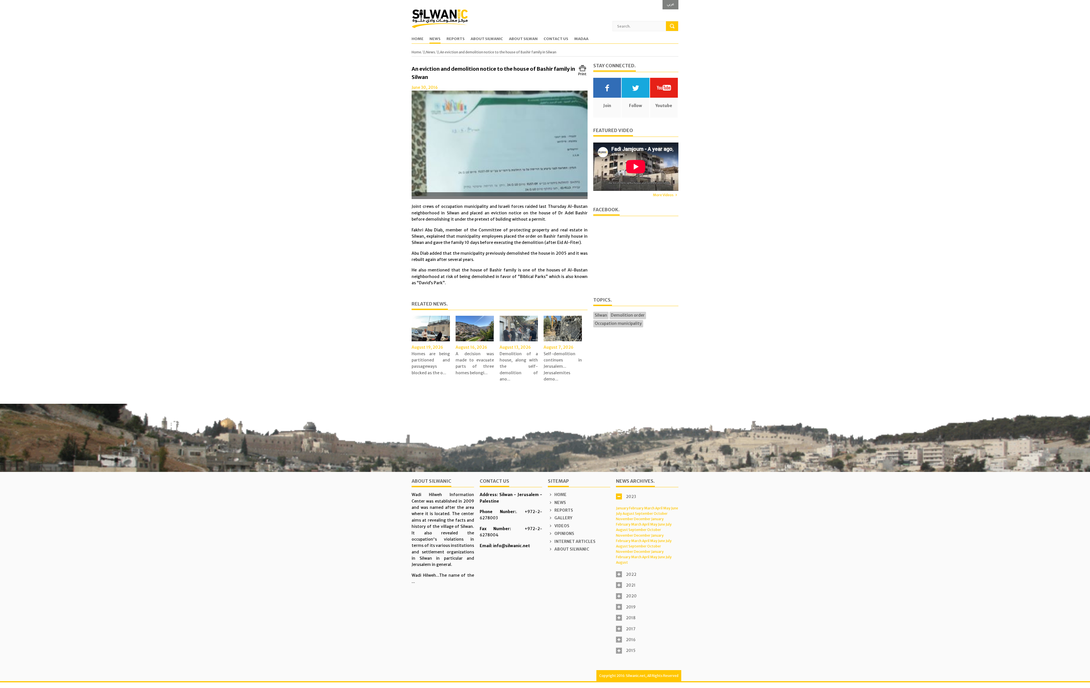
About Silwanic (487, 39)
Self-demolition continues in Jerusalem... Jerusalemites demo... (563, 366)
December (642, 519)
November (624, 519)
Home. (417, 52)
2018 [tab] (631, 617)
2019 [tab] (631, 607)
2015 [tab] (631, 650)
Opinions (564, 533)
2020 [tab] (631, 596)
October (661, 513)
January (622, 508)
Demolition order (628, 315)
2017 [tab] (631, 628)
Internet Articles (575, 541)
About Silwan (523, 39)
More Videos (663, 195)
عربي (670, 3)
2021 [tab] (631, 585)
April (659, 508)
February (636, 508)
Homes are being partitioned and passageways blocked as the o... (431, 363)
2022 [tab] (631, 574)
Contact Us (556, 39)
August (628, 513)
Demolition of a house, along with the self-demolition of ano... (519, 366)
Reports (456, 39)
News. (431, 52)
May (666, 508)
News (435, 39)
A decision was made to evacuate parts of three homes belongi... (475, 363)
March (649, 508)
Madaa (581, 39)
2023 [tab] (631, 496)
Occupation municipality (618, 323)
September (644, 513)
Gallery (563, 517)
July (619, 513)
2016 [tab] (631, 639)
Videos (561, 525)
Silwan (601, 315)
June (674, 508)
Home (418, 39)
